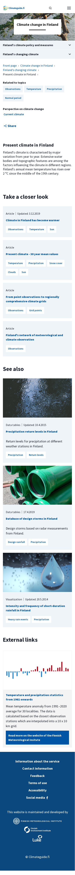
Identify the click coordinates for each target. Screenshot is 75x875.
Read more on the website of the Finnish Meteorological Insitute (34, 738)
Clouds (12, 272)
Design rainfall (16, 542)
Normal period (13, 98)
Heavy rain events (18, 619)
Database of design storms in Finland (31, 518)
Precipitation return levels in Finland (31, 431)
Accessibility (37, 790)
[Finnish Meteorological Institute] (37, 821)
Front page (10, 65)
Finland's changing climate (20, 70)
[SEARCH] (50, 8)
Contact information (37, 768)
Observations (15, 229)
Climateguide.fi (39, 857)
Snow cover (55, 263)
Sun (52, 229)
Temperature (36, 229)
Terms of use (37, 783)
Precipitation (36, 263)
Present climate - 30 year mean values (32, 254)
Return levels (36, 455)
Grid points (35, 310)
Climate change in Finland (36, 65)
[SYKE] (37, 830)
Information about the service (37, 761)
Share (12, 126)
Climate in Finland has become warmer (33, 220)
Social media (36, 797)
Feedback (37, 776)
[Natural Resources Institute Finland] (37, 838)
